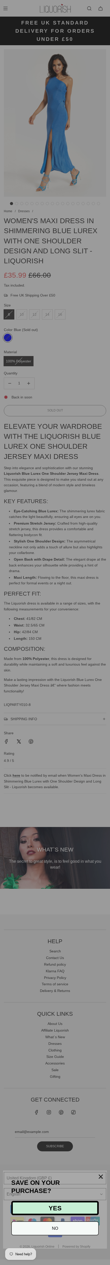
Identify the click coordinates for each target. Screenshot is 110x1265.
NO (55, 1228)
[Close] (101, 1177)
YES (55, 1208)
